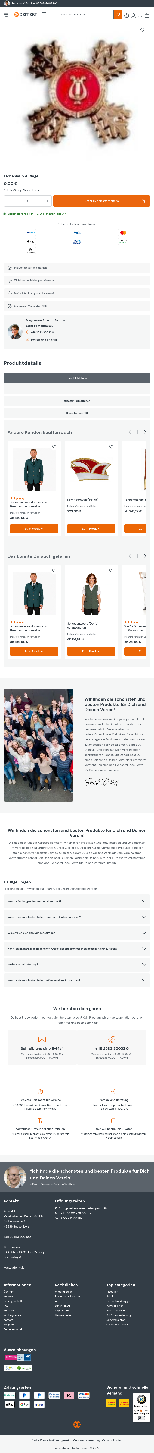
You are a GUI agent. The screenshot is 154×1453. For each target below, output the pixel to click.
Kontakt (8, 1296)
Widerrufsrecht (64, 1291)
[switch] (141, 1418)
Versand (9, 1310)
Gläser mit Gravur (117, 1324)
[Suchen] (117, 14)
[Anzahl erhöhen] (47, 201)
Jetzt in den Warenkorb (102, 201)
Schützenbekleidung (118, 1315)
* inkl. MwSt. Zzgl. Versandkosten (22, 190)
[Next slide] (144, 432)
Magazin (9, 1324)
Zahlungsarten (12, 1315)
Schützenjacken (115, 1320)
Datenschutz (62, 1305)
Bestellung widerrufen (68, 1296)
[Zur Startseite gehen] (25, 14)
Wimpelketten (114, 1305)
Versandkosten (112, 1440)
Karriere (8, 1320)
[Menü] (7, 14)
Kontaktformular (15, 1267)
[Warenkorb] (146, 15)
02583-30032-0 (46, 3)
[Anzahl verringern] (8, 201)
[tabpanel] (77, 383)
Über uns (9, 1291)
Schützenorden (115, 1310)
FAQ (6, 1305)
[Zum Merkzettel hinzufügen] (142, 30)
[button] (77, 901)
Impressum (62, 1310)
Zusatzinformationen (77, 400)
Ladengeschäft (13, 1301)
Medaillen (112, 1291)
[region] (77, 96)
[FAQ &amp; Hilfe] (126, 15)
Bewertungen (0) (77, 413)
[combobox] (85, 14)
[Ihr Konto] (133, 15)
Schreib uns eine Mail (44, 339)
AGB (57, 1301)
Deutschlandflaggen (118, 1301)
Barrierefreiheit (64, 1315)
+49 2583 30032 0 (42, 332)
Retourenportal (13, 1329)
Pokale (110, 1296)
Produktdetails (77, 378)
